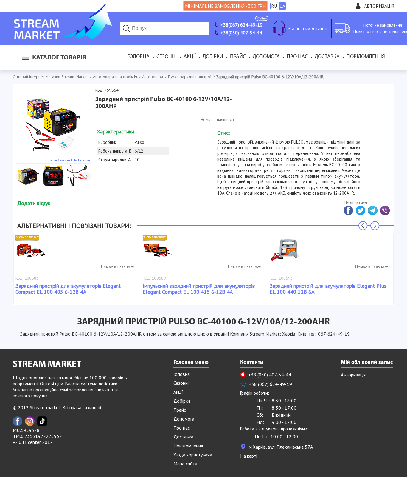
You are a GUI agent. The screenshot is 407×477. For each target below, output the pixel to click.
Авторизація (379, 6)
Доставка (327, 57)
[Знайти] (126, 28)
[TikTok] (42, 421)
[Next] (86, 176)
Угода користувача (192, 455)
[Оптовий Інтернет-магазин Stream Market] (62, 38)
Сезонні (166, 57)
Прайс (238, 57)
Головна (138, 57)
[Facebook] (17, 421)
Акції (190, 57)
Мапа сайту (185, 464)
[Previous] (20, 176)
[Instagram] (30, 421)
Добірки (213, 57)
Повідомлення (366, 57)
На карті (248, 456)
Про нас (297, 57)
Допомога (266, 57)
